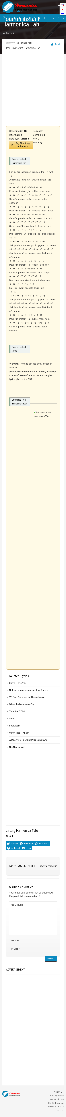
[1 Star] (7, 43)
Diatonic (10, 33)
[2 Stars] (9, 43)
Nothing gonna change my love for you (28, 690)
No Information (12, 11)
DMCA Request (56, 1103)
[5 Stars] (14, 43)
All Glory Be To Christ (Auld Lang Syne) (28, 740)
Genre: (36, 134)
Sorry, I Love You (17, 683)
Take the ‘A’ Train (17, 711)
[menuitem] (63, 13)
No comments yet (22, 866)
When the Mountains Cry (21, 704)
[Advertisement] (33, 89)
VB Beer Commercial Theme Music (27, 697)
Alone (12, 718)
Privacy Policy (57, 1095)
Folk (42, 134)
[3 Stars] (11, 43)
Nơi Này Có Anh (17, 747)
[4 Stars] (13, 43)
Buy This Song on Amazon (23, 145)
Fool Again (14, 725)
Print (57, 44)
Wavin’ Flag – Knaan (19, 732)
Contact (60, 1110)
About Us (59, 1092)
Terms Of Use (57, 1099)
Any (40, 142)
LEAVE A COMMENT (48, 866)
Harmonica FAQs (55, 1107)
